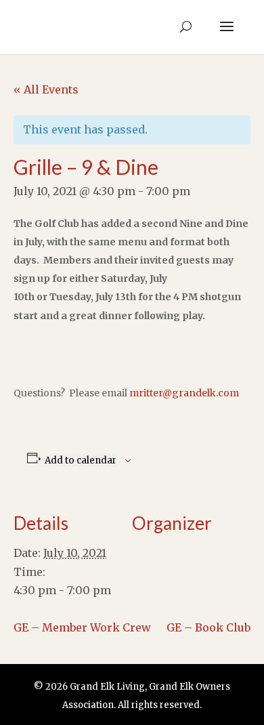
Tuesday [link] (70, 297)
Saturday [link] (123, 278)
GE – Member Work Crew (82, 627)
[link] (115, 297)
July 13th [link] (115, 297)
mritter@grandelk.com (184, 393)
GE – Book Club (208, 627)
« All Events (46, 89)
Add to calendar (80, 460)
